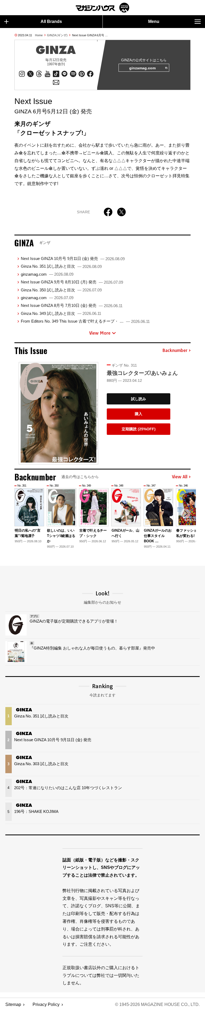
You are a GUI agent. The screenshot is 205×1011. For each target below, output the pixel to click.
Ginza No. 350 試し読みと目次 (61, 290)
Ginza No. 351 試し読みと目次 (61, 266)
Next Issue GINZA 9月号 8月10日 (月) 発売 (72, 282)
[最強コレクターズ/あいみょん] (58, 413)
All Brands (51, 21)
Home (39, 35)
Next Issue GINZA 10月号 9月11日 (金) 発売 (73, 258)
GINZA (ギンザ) (57, 35)
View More (100, 333)
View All (179, 477)
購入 (138, 414)
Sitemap (13, 1004)
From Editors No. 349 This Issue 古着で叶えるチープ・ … (85, 321)
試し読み (138, 399)
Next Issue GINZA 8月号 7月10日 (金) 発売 (72, 305)
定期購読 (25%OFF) (139, 429)
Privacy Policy (46, 1004)
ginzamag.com (142, 68)
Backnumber (174, 350)
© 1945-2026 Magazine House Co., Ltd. (157, 1004)
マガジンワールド (102, 8)
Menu (153, 21)
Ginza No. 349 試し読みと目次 (61, 313)
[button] (186, 513)
